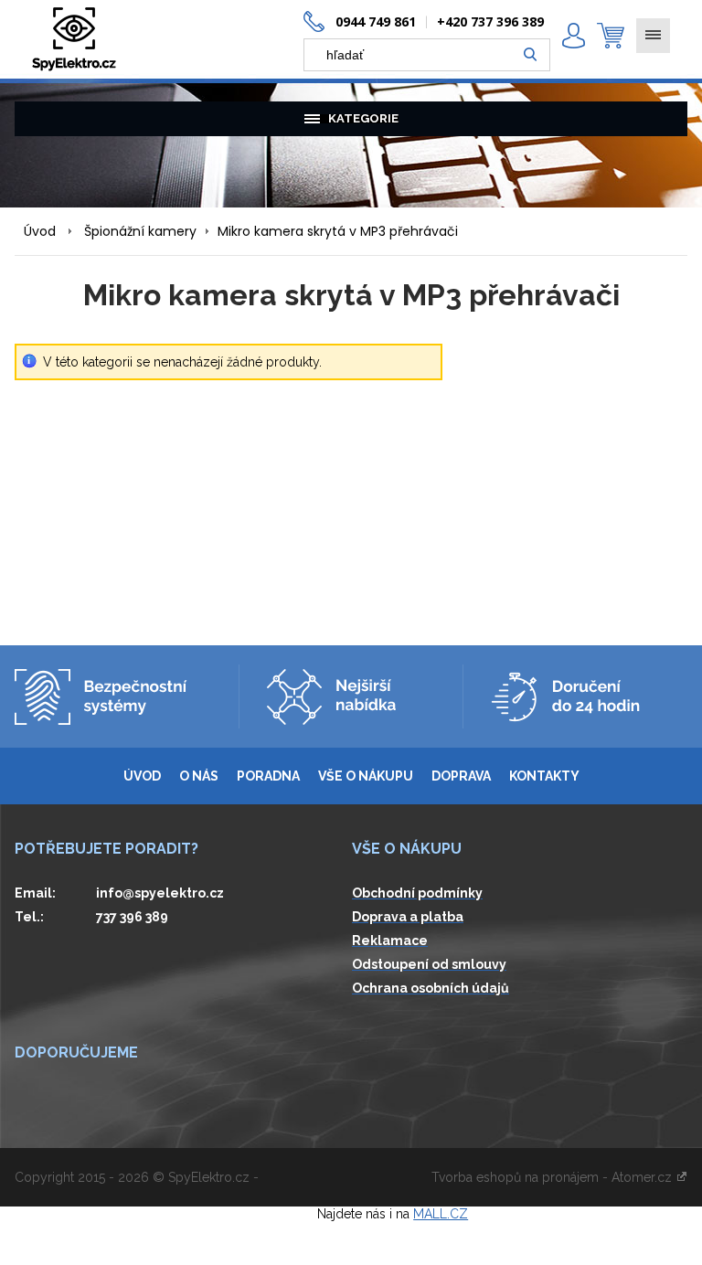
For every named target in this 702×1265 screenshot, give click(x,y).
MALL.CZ (440, 1214)
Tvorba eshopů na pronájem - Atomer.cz (553, 1177)
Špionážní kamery (140, 231)
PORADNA (268, 776)
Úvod (40, 231)
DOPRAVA (461, 776)
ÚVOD (142, 776)
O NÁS (198, 776)
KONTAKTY (544, 776)
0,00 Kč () (610, 35)
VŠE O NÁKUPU (365, 776)
